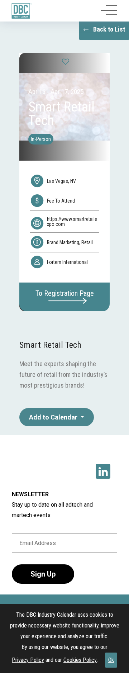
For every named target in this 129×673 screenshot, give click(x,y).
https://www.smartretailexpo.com (72, 221)
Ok (111, 660)
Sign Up (43, 574)
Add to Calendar (54, 417)
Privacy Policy (28, 660)
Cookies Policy (80, 660)
